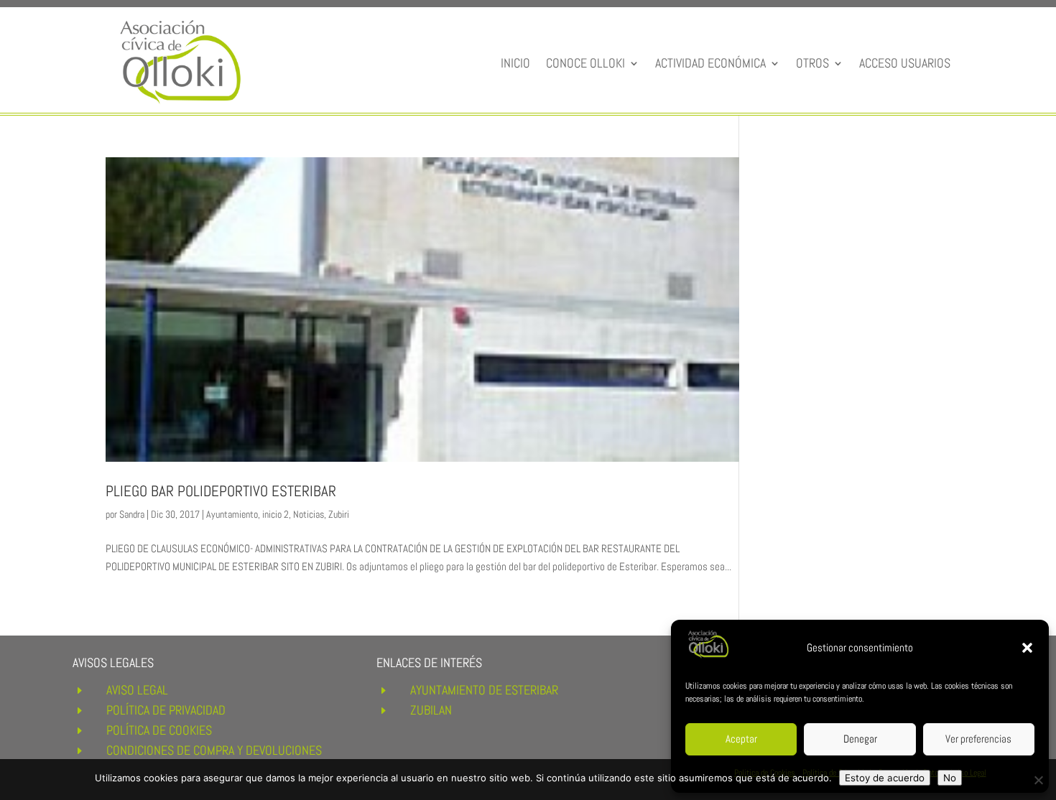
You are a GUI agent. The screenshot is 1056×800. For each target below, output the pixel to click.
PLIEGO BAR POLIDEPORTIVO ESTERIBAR (221, 491)
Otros (812, 63)
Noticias (308, 514)
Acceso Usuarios (904, 63)
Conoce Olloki (585, 63)
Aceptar (741, 738)
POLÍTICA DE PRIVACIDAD (166, 710)
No (949, 777)
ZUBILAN (431, 710)
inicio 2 (275, 514)
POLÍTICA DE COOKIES (159, 730)
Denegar (860, 738)
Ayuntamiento (232, 514)
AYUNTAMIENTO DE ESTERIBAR (484, 690)
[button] (1027, 648)
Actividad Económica (710, 63)
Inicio (515, 63)
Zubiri (338, 514)
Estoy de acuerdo (885, 777)
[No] (1038, 780)
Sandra (131, 514)
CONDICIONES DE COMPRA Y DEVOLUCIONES (214, 750)
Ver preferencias (978, 738)
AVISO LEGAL (137, 690)
